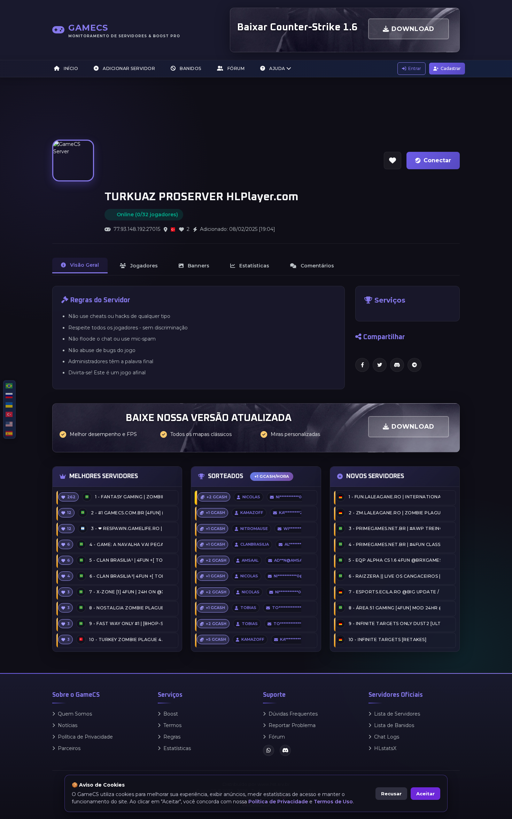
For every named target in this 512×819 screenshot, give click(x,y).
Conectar (437, 160)
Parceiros (69, 748)
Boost (170, 714)
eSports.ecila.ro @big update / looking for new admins (394, 591)
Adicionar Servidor (128, 68)
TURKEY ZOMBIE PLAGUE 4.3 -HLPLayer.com (126, 639)
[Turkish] (9, 414)
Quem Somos (75, 714)
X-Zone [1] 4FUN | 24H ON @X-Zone (126, 591)
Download (411, 28)
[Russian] (9, 395)
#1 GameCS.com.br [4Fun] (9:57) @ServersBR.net (127, 512)
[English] (9, 423)
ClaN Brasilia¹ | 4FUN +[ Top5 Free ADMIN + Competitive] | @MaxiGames (126, 560)
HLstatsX (385, 748)
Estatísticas (177, 748)
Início (70, 68)
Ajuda (277, 68)
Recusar (391, 793)
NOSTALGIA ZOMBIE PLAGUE (126, 607)
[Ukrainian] (9, 404)
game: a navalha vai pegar (126, 544)
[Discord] (285, 750)
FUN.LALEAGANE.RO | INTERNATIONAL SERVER (394, 496)
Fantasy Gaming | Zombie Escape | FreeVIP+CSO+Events (129, 496)
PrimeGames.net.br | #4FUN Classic (394, 544)
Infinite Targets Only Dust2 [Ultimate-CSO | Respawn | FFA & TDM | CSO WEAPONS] (394, 623)
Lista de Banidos (394, 725)
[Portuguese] (9, 385)
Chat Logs (386, 737)
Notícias (67, 725)
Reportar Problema (292, 725)
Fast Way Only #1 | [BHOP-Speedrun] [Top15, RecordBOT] (126, 623)
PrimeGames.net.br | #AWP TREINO (394, 528)
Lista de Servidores (397, 714)
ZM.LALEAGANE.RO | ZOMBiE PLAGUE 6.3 (394, 512)
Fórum (235, 68)
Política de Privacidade (85, 737)
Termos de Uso (333, 801)
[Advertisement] (238, 136)
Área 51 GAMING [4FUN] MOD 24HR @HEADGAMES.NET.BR (394, 607)
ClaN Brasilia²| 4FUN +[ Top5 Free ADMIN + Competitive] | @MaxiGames (126, 576)
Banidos (190, 68)
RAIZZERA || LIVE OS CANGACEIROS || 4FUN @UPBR (394, 576)
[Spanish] (9, 433)
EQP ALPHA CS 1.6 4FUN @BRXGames (394, 560)
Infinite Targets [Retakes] (388, 639)
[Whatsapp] (268, 750)
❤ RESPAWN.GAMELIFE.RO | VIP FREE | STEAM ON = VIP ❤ (127, 528)
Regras (171, 737)
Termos (172, 725)
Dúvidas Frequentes (293, 714)
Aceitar (425, 793)
